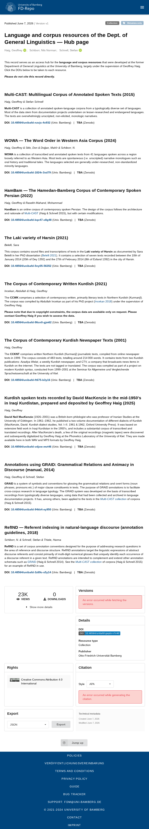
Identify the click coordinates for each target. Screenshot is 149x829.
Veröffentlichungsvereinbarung (74, 763)
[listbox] (100, 684)
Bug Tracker (74, 794)
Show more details (41, 607)
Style (82, 684)
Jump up (77, 742)
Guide (75, 786)
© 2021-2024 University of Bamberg (74, 809)
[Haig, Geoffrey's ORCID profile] (24, 50)
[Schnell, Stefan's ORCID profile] (80, 50)
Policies (74, 755)
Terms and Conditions (74, 771)
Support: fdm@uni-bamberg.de (74, 801)
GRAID (32, 561)
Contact (74, 817)
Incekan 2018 (103, 301)
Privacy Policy (74, 778)
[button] (39, 681)
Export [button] (61, 724)
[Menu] (142, 7)
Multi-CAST (31, 213)
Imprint (74, 825)
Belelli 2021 (49, 255)
